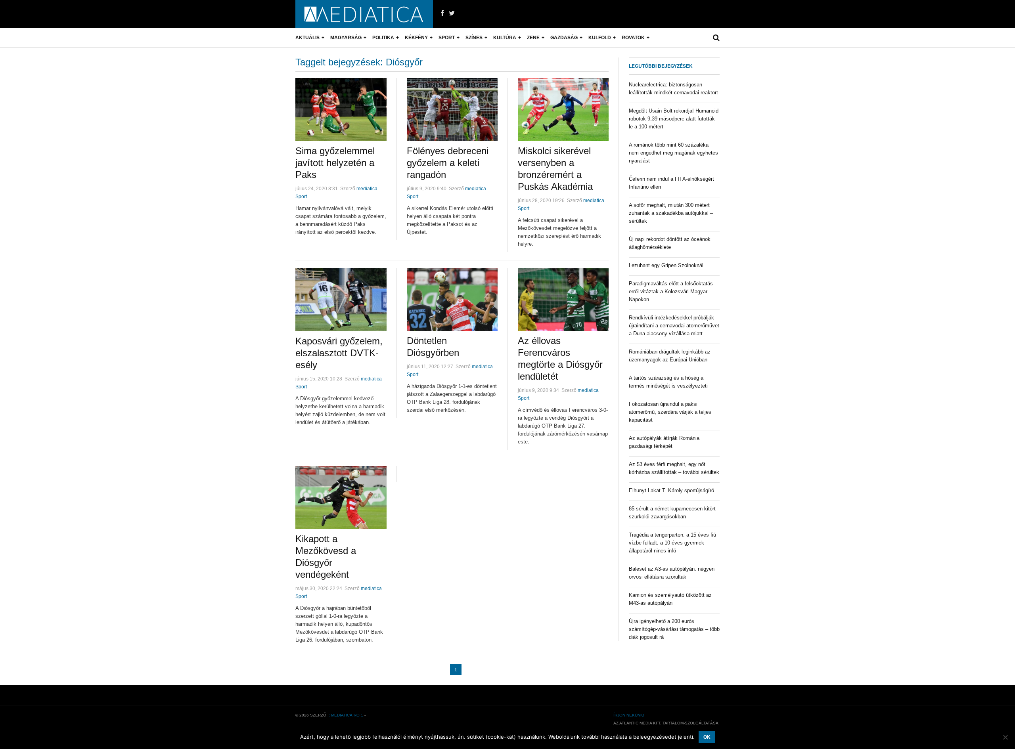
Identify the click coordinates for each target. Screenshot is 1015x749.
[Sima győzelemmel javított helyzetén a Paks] (341, 109)
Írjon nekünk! (628, 715)
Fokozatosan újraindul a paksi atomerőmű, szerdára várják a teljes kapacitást (670, 412)
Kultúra (504, 37)
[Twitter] (452, 13)
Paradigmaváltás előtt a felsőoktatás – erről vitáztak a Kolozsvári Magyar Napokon (673, 291)
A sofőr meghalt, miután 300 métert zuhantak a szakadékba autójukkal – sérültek (671, 213)
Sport (447, 37)
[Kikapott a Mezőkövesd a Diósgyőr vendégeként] (341, 497)
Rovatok (633, 37)
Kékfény (416, 37)
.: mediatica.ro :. (345, 715)
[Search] (716, 38)
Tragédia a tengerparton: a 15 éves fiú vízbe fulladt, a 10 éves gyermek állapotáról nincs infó (672, 543)
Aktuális (307, 37)
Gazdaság (564, 37)
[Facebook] (442, 13)
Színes (474, 37)
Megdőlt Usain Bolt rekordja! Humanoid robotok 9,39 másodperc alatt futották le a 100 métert (673, 119)
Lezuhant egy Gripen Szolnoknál (666, 265)
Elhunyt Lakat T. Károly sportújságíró (671, 490)
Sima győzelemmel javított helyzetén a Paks (335, 162)
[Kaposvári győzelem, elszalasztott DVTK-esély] (341, 299)
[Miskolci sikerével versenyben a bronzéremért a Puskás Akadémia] (563, 109)
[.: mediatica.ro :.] (364, 14)
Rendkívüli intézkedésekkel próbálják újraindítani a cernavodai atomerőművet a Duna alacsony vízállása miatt (674, 325)
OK (706, 737)
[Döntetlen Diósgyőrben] (452, 299)
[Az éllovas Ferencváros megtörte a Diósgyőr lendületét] (563, 299)
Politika (383, 37)
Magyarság (346, 37)
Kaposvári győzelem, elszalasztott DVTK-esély (339, 353)
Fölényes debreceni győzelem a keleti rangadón (447, 162)
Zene (533, 37)
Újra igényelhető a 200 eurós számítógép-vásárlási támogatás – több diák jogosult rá (674, 629)
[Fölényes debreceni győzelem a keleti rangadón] (452, 109)
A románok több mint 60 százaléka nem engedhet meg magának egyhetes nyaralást (673, 153)
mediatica (366, 188)
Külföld (599, 37)
